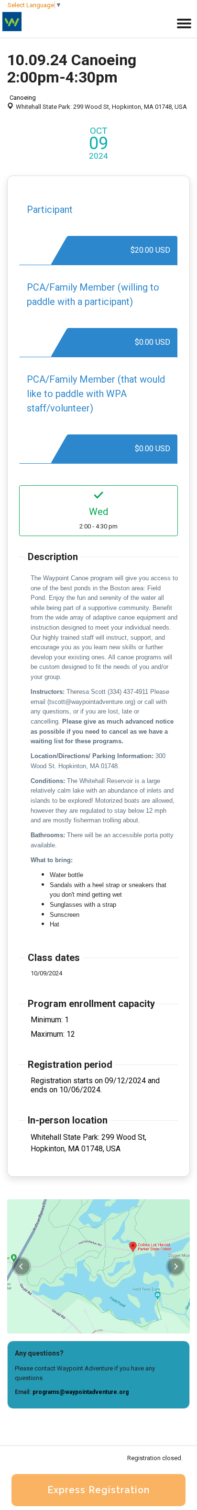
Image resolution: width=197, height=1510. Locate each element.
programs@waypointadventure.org (81, 1392)
